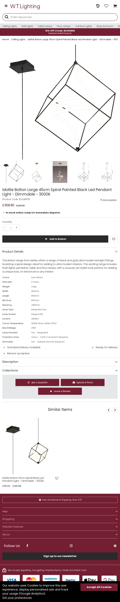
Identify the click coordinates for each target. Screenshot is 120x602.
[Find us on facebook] (27, 546)
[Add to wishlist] (57, 478)
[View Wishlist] (106, 6)
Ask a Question (109, 200)
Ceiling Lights (9, 26)
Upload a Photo (84, 382)
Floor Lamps (64, 26)
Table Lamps (45, 26)
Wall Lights (27, 26)
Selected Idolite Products (60, 32)
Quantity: (7, 222)
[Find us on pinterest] (115, 546)
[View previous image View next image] (30, 446)
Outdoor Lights (83, 26)
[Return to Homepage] (25, 6)
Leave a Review (61, 391)
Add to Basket (57, 239)
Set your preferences (17, 598)
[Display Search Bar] (89, 4)
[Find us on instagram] (71, 546)
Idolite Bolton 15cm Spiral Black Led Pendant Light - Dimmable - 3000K (23, 479)
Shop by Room (105, 26)
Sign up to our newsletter (60, 556)
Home (5, 39)
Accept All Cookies (99, 587)
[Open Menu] (6, 6)
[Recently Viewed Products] (97, 6)
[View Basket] (114, 6)
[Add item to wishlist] (114, 239)
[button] (8, 102)
